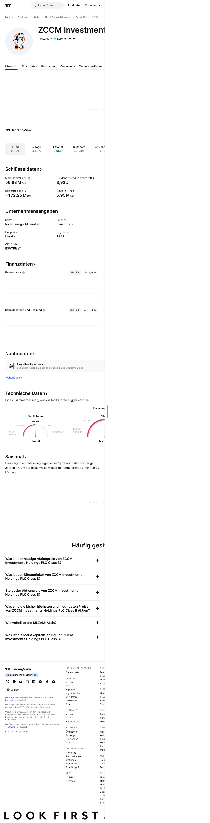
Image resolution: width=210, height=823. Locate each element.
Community (92, 5)
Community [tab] (67, 66)
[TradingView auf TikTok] (47, 681)
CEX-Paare (71, 696)
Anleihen (70, 689)
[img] (70, 38)
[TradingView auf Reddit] (53, 681)
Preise (103, 675)
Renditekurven (74, 756)
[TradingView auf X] (7, 681)
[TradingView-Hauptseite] (18, 669)
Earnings (70, 735)
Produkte (74, 5)
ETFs (68, 686)
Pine (68, 704)
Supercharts (72, 672)
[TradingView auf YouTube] (20, 681)
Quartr (12, 727)
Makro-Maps (73, 763)
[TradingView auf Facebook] (14, 681)
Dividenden (72, 738)
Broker (103, 696)
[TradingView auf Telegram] (40, 681)
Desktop (70, 781)
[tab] (75, 272)
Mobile (69, 777)
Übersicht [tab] (11, 66)
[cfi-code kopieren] (19, 248)
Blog (102, 738)
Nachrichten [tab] (48, 66)
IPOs (68, 742)
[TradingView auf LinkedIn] (34, 681)
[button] (82, 5)
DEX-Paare (71, 700)
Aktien (69, 682)
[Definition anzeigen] (32, 177)
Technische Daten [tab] (90, 66)
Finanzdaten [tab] (29, 66)
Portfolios (71, 752)
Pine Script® (72, 767)
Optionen (71, 759)
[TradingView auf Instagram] (27, 681)
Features (104, 672)
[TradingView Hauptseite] (8, 5)
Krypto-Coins (73, 693)
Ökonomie (71, 731)
